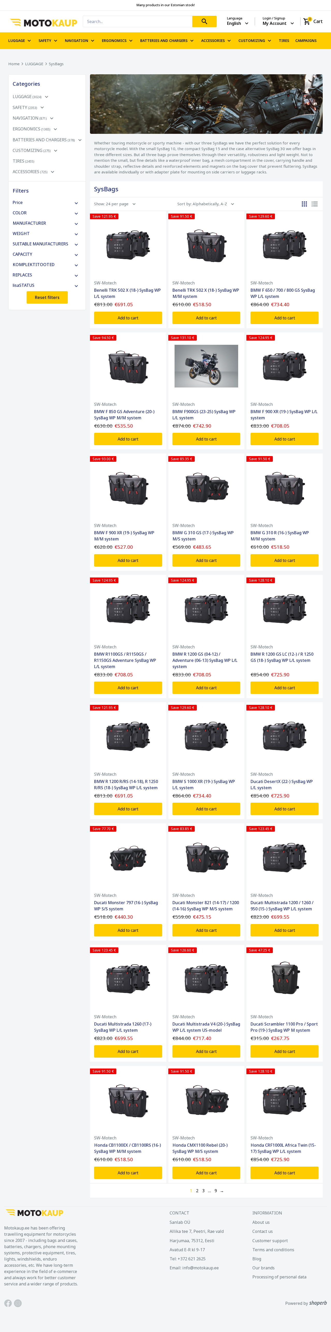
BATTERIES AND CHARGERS (163, 40)
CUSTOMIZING (251, 40)
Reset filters (47, 297)
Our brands (263, 1268)
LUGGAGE (16, 40)
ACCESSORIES (213, 40)
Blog (256, 1259)
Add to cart (128, 318)
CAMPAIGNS (306, 40)
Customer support (270, 1240)
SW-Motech (105, 283)
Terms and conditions (273, 1250)
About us (261, 1222)
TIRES (284, 40)
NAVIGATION (76, 40)
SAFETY (45, 40)
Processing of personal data (279, 1277)
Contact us (262, 1231)
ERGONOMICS (114, 40)
